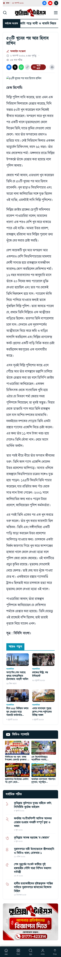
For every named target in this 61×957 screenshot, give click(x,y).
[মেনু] (55, 12)
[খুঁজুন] (5, 12)
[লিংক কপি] (27, 67)
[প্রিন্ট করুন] (51, 67)
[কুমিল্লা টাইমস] (30, 12)
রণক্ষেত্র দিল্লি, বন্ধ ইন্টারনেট (40, 674)
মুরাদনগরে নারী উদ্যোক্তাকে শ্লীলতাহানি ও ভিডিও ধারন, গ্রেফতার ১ (34, 851)
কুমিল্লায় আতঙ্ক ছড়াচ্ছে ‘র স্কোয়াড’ (31, 837)
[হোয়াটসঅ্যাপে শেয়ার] (21, 67)
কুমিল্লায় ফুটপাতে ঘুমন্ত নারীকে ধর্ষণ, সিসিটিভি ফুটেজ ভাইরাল (33, 805)
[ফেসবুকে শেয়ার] (8, 67)
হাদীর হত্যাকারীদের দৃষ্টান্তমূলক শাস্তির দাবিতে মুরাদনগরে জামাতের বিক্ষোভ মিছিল (33, 887)
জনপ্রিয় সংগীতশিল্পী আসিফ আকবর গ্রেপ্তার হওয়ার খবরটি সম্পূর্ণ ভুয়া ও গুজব (33, 822)
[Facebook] (44, 3)
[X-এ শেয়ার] (15, 67)
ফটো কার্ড (39, 67)
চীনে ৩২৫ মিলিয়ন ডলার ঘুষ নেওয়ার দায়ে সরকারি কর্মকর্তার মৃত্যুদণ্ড (17, 712)
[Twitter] (56, 3)
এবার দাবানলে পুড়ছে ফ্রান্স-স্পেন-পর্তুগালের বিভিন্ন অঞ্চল (42, 712)
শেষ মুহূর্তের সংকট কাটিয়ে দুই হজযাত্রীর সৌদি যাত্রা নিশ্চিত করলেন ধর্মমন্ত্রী (32, 868)
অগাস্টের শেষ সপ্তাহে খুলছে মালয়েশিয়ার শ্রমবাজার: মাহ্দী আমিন (17, 676)
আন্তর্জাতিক (10, 669)
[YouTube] (50, 3)
